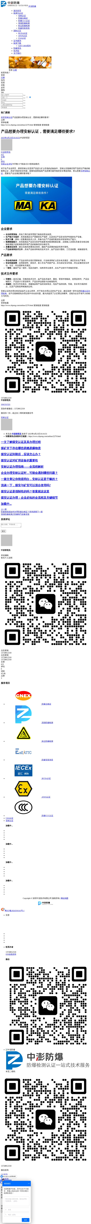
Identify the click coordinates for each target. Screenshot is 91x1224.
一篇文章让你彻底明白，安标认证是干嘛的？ (29, 479)
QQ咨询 (4, 1174)
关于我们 (17, 53)
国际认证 (17, 31)
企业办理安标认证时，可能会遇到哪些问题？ (29, 472)
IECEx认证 (22, 33)
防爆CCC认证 (24, 21)
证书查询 (17, 41)
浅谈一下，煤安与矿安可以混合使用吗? (26, 485)
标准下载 (17, 43)
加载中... (6, 503)
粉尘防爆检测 (24, 26)
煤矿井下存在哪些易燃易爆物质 (21, 448)
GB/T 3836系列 (24, 46)
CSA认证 (22, 38)
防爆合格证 (23, 18)
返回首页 (17, 11)
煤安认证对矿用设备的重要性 (19, 460)
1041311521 (5, 404)
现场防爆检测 (24, 23)
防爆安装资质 (24, 28)
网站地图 (64, 898)
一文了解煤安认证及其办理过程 (21, 441)
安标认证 (22, 16)
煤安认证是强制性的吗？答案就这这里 (25, 491)
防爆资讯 (17, 48)
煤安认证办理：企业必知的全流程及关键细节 (29, 497)
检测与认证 (18, 13)
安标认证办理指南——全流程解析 (22, 466)
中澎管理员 (16, 434)
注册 (15, 70)
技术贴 (16, 51)
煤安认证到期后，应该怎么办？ (21, 454)
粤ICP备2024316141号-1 (14, 911)
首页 (3, 117)
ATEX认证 (22, 36)
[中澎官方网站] (45, 904)
